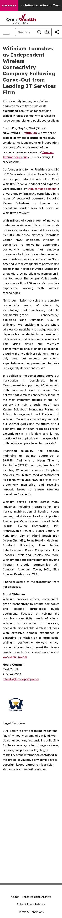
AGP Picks (9, 5)
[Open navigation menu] (6, 32)
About (15, 897)
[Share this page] (56, 32)
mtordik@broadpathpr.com (21, 679)
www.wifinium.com (15, 657)
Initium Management (42, 188)
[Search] (39, 32)
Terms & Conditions (31, 912)
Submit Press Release (31, 904)
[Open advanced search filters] (47, 32)
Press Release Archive (36, 897)
